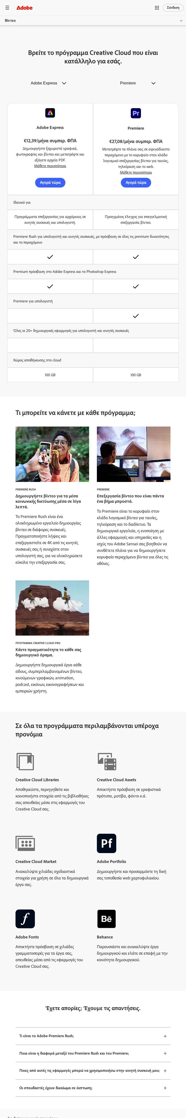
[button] (157, 8)
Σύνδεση (173, 8)
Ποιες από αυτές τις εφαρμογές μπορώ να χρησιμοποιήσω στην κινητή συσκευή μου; (89, 1070)
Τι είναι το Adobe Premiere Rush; (46, 1036)
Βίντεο (10, 20)
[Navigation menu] (7, 7)
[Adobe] (24, 7)
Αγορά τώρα (50, 182)
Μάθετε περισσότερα (50, 166)
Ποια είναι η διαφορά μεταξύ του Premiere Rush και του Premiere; (74, 1053)
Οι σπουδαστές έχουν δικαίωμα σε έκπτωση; (55, 1088)
